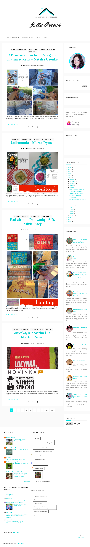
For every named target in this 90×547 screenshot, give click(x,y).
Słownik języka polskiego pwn (40, 496)
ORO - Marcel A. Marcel (79, 344)
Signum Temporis (11, 519)
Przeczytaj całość (12, 124)
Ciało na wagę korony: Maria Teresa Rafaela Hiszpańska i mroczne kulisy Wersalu (20, 475)
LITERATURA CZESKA (37, 329)
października (73, 183)
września (72, 185)
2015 (69, 177)
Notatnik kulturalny (11, 447)
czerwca (72, 205)
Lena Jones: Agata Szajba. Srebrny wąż (15, 459)
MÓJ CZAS (49, 329)
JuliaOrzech (25, 65)
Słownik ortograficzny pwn (39, 499)
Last (52, 410)
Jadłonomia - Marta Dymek (32, 143)
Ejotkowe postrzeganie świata (14, 462)
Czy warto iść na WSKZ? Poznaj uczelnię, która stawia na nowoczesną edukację (43, 442)
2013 (69, 219)
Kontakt (25, 37)
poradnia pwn (46, 515)
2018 (69, 171)
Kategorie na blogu (13, 37)
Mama (31, 37)
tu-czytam (9, 457)
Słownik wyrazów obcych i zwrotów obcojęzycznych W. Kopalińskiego (41, 507)
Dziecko (44, 37)
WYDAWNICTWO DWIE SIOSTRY (43, 139)
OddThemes (81, 537)
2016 (69, 175)
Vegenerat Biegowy (39, 468)
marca (71, 211)
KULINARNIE (15, 139)
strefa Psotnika (10, 512)
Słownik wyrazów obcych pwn (40, 511)
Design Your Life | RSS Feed (40, 447)
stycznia (72, 215)
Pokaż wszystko (27, 481)
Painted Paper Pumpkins (39, 459)
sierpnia (72, 187)
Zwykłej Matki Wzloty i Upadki (14, 502)
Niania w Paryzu (10, 437)
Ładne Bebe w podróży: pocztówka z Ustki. (16, 495)
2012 (69, 221)
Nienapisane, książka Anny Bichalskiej (15, 500)
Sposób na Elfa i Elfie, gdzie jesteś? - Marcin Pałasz (80, 396)
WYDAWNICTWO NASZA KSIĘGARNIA (41, 51)
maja (71, 207)
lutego (71, 213)
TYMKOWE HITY (46, 216)
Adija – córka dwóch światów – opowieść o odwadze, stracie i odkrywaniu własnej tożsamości (16, 515)
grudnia (72, 179)
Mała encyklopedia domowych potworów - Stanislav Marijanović (80, 240)
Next (47, 410)
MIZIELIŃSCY (35, 216)
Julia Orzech (15, 532)
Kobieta (37, 37)
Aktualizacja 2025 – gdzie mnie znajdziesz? (43, 451)
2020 (69, 169)
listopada (72, 181)
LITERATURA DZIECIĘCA (18, 50)
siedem (45, 463)
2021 (69, 167)
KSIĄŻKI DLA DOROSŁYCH (20, 329)
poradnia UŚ (36, 515)
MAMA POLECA (33, 50)
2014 (69, 217)
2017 (69, 173)
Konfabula (9, 498)
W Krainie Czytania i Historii (14, 472)
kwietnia (72, 209)
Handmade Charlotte (39, 455)
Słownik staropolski (38, 503)
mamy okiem (37, 463)
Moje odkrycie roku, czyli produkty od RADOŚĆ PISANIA (80, 293)
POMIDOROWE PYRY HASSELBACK (43, 481)
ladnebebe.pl (9, 494)
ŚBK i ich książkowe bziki (79, 360)
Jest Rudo (37, 438)
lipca (71, 203)
